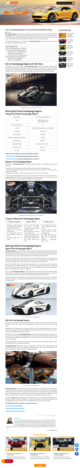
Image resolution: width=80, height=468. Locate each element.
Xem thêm (40, 465)
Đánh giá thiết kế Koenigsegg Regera (15, 56)
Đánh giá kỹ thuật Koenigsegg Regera (16, 50)
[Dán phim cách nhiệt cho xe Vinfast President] (63, 444)
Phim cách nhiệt (10, 156)
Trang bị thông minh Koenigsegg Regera (17, 55)
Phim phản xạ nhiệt (11, 159)
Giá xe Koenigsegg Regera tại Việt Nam (16, 48)
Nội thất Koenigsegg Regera (14, 60)
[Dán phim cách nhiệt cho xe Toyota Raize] (40, 444)
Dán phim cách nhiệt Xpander (14, 406)
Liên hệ (53, 3)
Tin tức (48, 3)
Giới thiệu (30, 3)
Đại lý (42, 3)
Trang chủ (23, 3)
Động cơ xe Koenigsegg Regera (15, 53)
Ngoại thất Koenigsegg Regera (15, 58)
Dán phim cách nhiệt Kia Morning (15, 411)
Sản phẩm (36, 3)
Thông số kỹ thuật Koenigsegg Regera (17, 51)
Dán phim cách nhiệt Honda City (15, 408)
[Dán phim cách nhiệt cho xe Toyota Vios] (16, 444)
